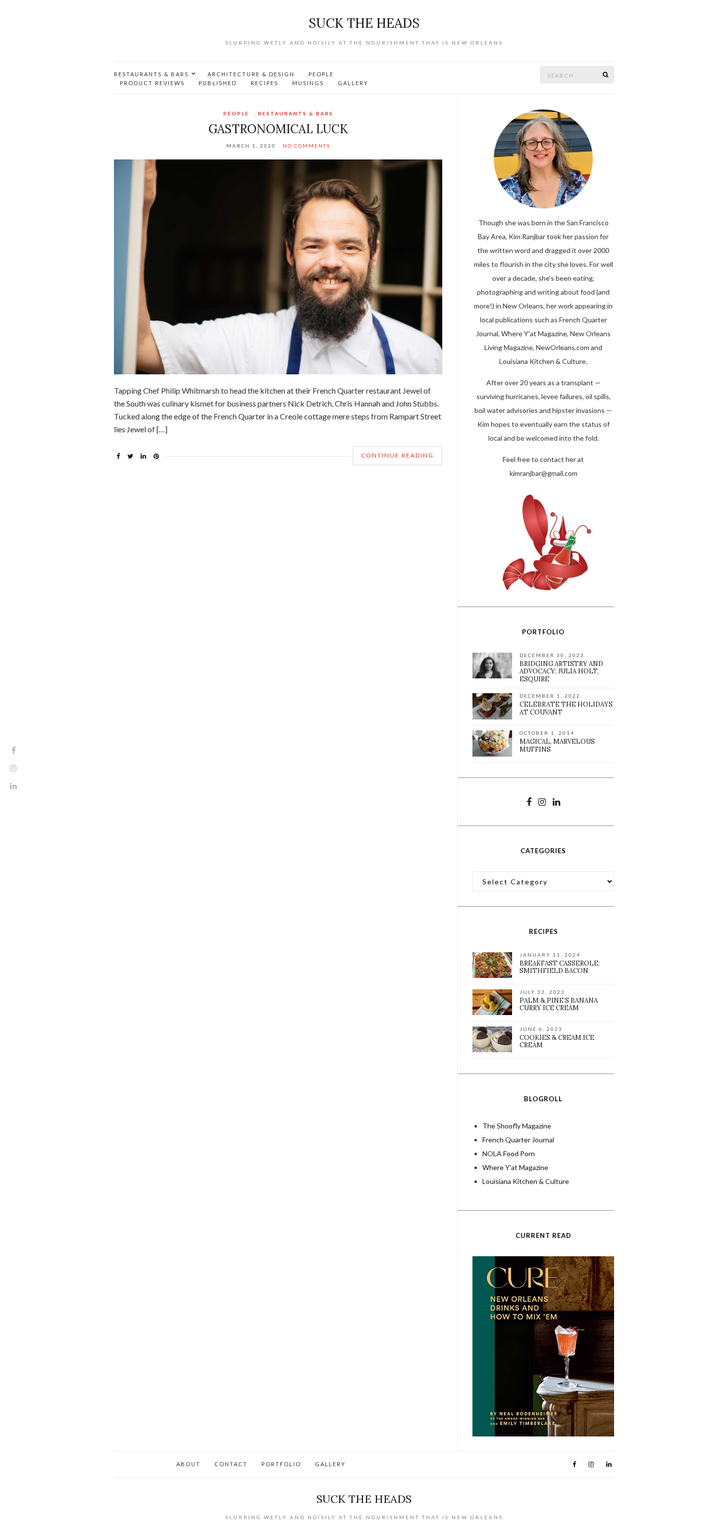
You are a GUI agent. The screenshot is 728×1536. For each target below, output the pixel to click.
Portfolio (281, 1464)
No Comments (306, 146)
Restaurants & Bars (151, 74)
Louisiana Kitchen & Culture (525, 1181)
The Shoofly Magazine (516, 1126)
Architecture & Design (251, 74)
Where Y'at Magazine (515, 1167)
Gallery (353, 83)
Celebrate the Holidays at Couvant (566, 708)
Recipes (264, 83)
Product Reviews (152, 83)
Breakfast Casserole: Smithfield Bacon (560, 967)
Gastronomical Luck (278, 129)
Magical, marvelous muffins (557, 745)
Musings (308, 83)
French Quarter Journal (518, 1139)
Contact (231, 1464)
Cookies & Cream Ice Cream (557, 1041)
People (321, 74)
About (188, 1464)
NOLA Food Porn (508, 1153)
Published (218, 83)
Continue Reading (397, 455)
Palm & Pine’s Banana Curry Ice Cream (559, 1004)
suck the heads (364, 23)
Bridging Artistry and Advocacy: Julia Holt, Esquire (561, 671)
